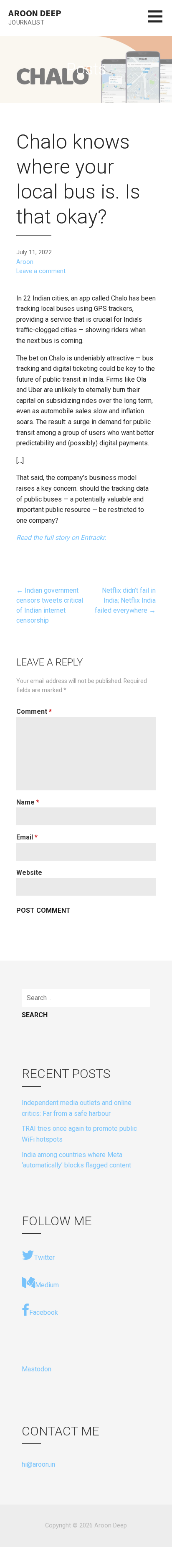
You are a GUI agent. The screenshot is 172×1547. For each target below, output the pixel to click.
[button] (160, 21)
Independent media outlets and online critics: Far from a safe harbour (77, 1108)
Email (27, 837)
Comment (34, 711)
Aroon (24, 262)
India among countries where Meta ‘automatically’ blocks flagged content (76, 1160)
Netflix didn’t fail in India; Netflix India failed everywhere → (125, 600)
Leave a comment (41, 271)
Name (27, 802)
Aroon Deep (34, 13)
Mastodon (36, 1369)
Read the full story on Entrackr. (61, 537)
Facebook (43, 1312)
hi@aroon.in (38, 1464)
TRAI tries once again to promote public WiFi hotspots (79, 1134)
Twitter (44, 1257)
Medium (47, 1285)
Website (29, 873)
